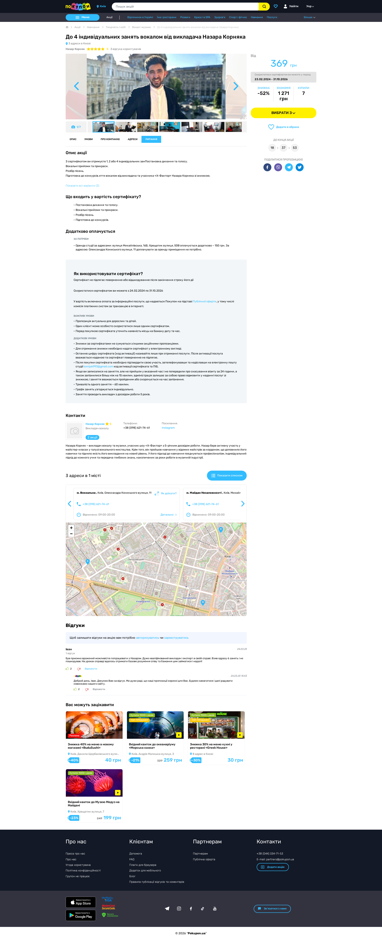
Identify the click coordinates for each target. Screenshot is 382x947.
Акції (109, 17)
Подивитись (79, 733)
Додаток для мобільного (145, 870)
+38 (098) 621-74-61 (96, 504)
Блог (132, 876)
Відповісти (91, 669)
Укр (309, 6)
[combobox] (185, 7)
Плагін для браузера (142, 865)
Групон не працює (78, 876)
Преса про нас (75, 853)
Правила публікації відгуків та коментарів (156, 882)
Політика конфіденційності (83, 870)
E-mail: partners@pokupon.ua (275, 859)
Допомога (135, 853)
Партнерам (200, 853)
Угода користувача (78, 865)
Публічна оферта (204, 859)
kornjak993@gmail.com (98, 366)
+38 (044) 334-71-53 (270, 853)
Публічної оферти (204, 301)
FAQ (131, 859)
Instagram (168, 427)
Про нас (71, 859)
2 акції (92, 437)
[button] (88, 562)
